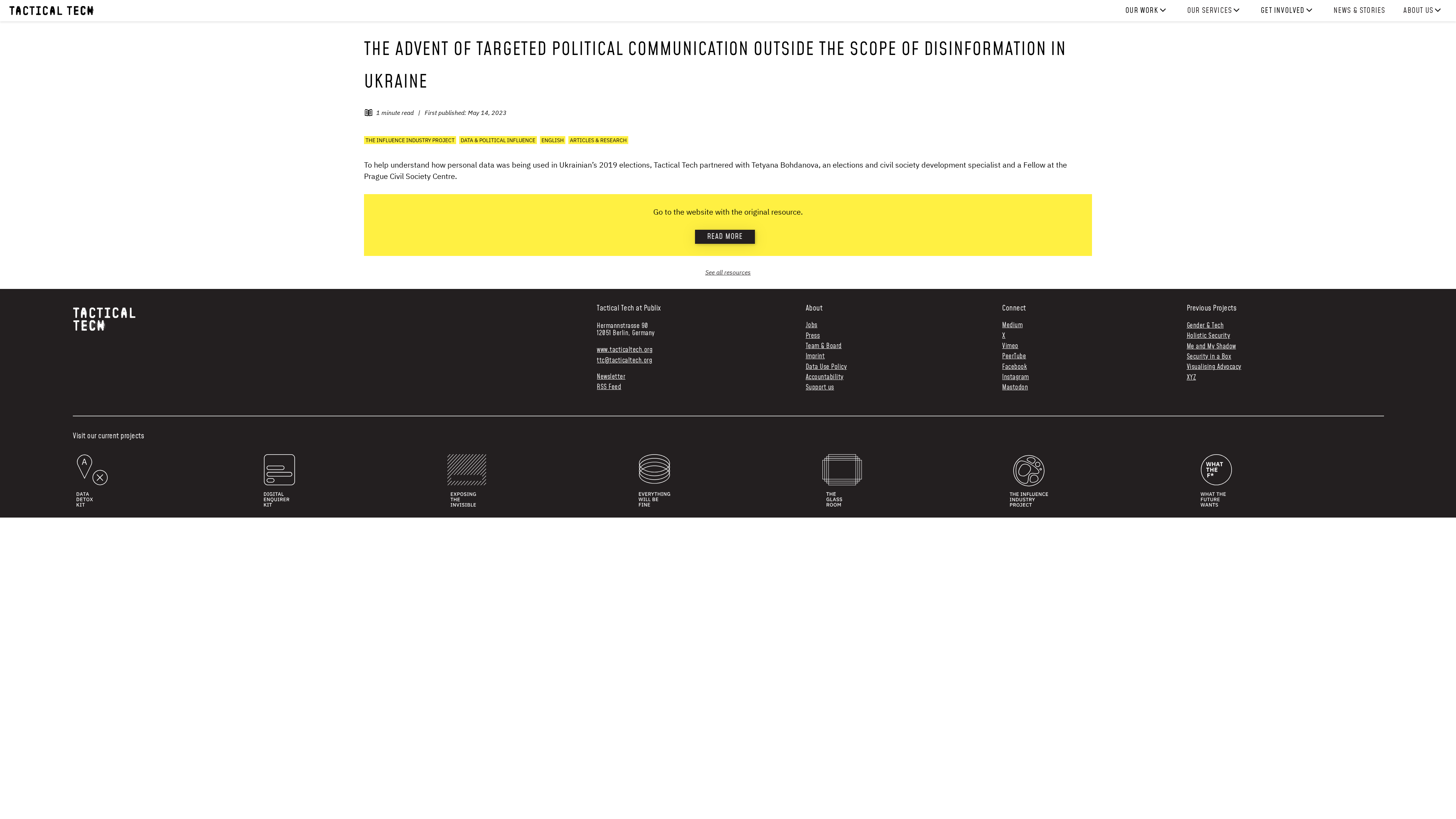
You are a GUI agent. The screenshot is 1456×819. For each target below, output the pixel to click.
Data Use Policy (826, 367)
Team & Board (824, 346)
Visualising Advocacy (1214, 367)
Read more (725, 236)
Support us (820, 387)
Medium (1012, 325)
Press (813, 336)
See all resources (728, 272)
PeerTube (1014, 356)
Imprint (815, 356)
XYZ (1191, 377)
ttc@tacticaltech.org (624, 360)
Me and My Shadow (1211, 346)
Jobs (811, 325)
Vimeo (1010, 346)
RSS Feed (609, 387)
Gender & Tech (1205, 325)
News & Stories (1359, 10)
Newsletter (611, 377)
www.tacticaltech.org (625, 350)
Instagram (1015, 377)
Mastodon (1015, 387)
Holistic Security (1208, 335)
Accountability (825, 377)
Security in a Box (1209, 356)
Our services (1209, 10)
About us (1418, 10)
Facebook (1014, 367)
